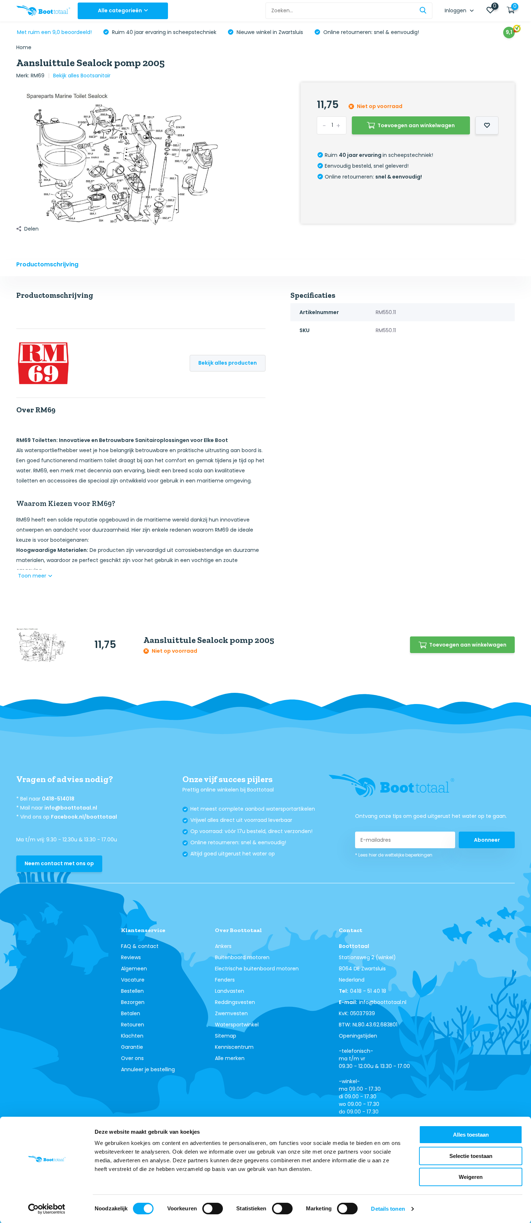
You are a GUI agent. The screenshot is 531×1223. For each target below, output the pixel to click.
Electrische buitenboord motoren (257, 968)
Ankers (223, 946)
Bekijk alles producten (227, 362)
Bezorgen (132, 1002)
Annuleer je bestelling (148, 1069)
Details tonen (388, 1209)
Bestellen (132, 991)
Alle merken (230, 1058)
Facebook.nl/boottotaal (84, 816)
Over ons (132, 1058)
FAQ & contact (140, 946)
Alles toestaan (471, 1135)
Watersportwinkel (237, 1024)
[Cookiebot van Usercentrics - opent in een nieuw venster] (46, 1208)
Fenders (225, 979)
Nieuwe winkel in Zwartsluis (269, 32)
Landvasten (229, 991)
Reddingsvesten (235, 1002)
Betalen (130, 1013)
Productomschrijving (47, 264)
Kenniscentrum (234, 1047)
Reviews (131, 957)
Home (23, 47)
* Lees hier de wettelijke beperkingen (393, 855)
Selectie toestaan (470, 1156)
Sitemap (225, 1035)
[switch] (212, 1208)
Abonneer (487, 840)
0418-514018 (58, 798)
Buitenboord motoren (242, 957)
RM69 (37, 75)
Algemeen (134, 968)
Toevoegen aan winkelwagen (416, 125)
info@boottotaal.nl (70, 807)
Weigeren (471, 1177)
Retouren (132, 1024)
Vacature (132, 979)
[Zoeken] (423, 11)
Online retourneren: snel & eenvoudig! (370, 32)
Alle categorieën (120, 10)
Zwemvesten (231, 1013)
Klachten (132, 1035)
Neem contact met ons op (59, 863)
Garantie (132, 1047)
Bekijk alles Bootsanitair (82, 75)
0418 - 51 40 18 (368, 991)
